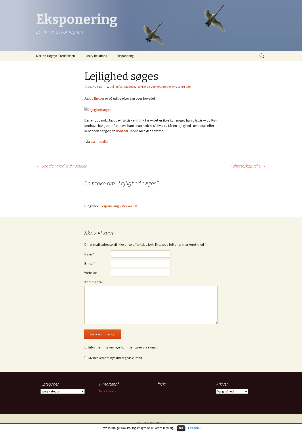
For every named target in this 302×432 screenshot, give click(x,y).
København (168, 87)
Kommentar (93, 282)
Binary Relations (95, 56)
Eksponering (125, 56)
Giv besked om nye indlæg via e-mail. (115, 358)
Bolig (131, 87)
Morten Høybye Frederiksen (55, 56)
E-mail (90, 263)
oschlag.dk (98, 141)
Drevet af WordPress (151, 423)
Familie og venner (148, 87)
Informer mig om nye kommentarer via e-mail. (123, 347)
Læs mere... (194, 428)
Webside (90, 272)
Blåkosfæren (118, 87)
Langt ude (184, 87)
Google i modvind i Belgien (61, 166)
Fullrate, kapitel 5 (248, 166)
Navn (89, 254)
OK (181, 428)
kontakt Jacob (127, 131)
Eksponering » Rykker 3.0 (118, 206)
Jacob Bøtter (94, 98)
